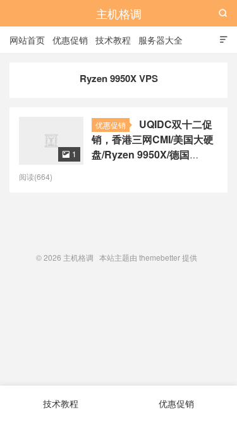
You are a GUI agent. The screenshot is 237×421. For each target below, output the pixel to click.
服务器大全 (160, 39)
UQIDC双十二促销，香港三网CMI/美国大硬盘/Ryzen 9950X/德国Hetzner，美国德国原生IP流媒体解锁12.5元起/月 (153, 154)
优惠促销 (70, 39)
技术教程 (113, 39)
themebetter (159, 257)
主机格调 (119, 13)
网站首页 (27, 39)
